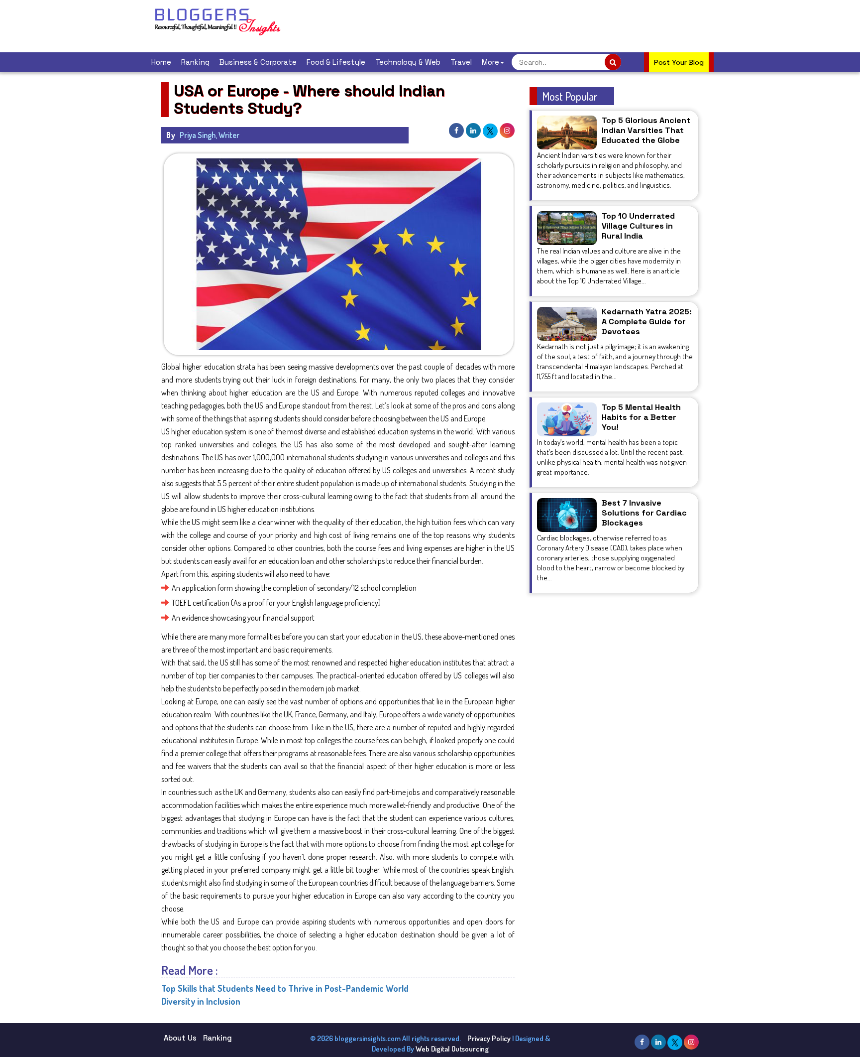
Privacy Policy (489, 1038)
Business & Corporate (258, 62)
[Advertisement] (477, 24)
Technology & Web (407, 62)
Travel (461, 62)
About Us (180, 1038)
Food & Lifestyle (336, 62)
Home (161, 62)
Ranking (195, 62)
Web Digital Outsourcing (452, 1049)
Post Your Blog (679, 62)
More (490, 62)
